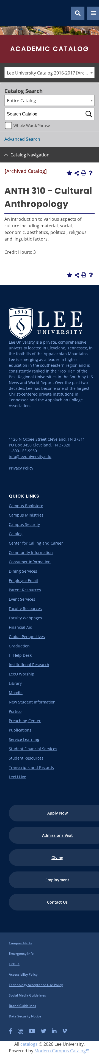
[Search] (89, 114)
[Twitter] (43, 1031)
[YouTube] (32, 1031)
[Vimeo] (64, 1031)
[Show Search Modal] (77, 13)
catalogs (29, 1044)
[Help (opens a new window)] (91, 173)
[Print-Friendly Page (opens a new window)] (83, 173)
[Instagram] (20, 1031)
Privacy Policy (21, 468)
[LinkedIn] (54, 1031)
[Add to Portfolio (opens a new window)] (69, 173)
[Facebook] (10, 1031)
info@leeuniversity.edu (30, 456)
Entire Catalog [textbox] (21, 101)
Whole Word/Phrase (31, 125)
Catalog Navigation (30, 155)
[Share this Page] (77, 173)
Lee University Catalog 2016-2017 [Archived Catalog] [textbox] (50, 73)
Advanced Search (22, 139)
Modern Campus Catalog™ (61, 1051)
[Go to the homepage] (11, 13)
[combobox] (49, 72)
